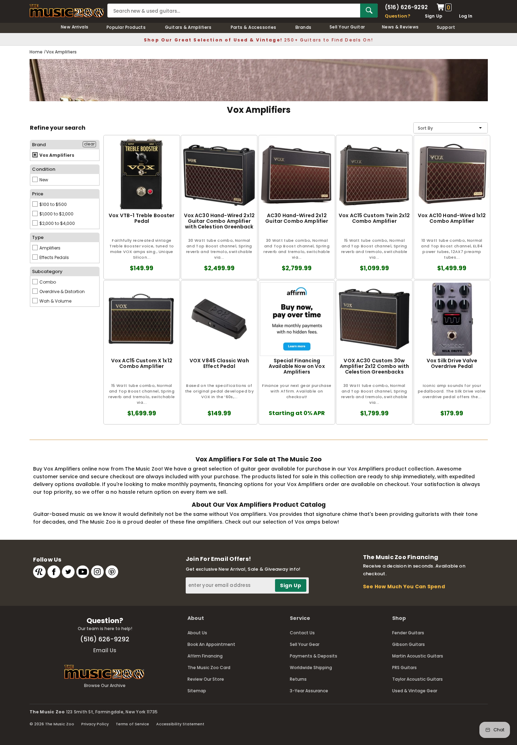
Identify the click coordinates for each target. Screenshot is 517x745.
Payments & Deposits (313, 656)
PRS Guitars (404, 667)
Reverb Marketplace (39, 571)
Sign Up (434, 16)
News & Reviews (400, 27)
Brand (39, 144)
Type (38, 237)
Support (446, 27)
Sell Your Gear (304, 644)
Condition (43, 169)
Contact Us (302, 633)
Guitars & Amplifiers (188, 27)
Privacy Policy (95, 724)
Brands (303, 27)
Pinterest (112, 571)
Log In (465, 16)
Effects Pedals (53, 257)
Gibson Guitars (408, 644)
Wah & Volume (54, 301)
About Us (197, 633)
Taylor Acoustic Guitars (417, 679)
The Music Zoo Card (208, 667)
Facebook (53, 571)
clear (89, 144)
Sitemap (196, 691)
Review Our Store (205, 679)
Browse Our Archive (105, 685)
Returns (298, 679)
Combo (47, 282)
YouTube (82, 571)
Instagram (97, 571)
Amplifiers (49, 248)
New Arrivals (75, 27)
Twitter (68, 571)
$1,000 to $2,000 (56, 214)
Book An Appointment (211, 644)
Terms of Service (132, 724)
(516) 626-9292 (406, 7)
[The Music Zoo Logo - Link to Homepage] (67, 11)
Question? (397, 16)
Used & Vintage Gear (414, 691)
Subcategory (47, 271)
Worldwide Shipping (311, 667)
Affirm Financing (205, 656)
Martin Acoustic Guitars (417, 656)
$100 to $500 (52, 204)
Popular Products (126, 27)
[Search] (369, 11)
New (43, 180)
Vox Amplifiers (56, 155)
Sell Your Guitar (347, 27)
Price (37, 193)
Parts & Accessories (253, 27)
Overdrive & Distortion (61, 291)
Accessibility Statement (180, 724)
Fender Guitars (408, 633)
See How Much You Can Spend (404, 586)
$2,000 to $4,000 (56, 223)
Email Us (104, 650)
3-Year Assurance (309, 691)
